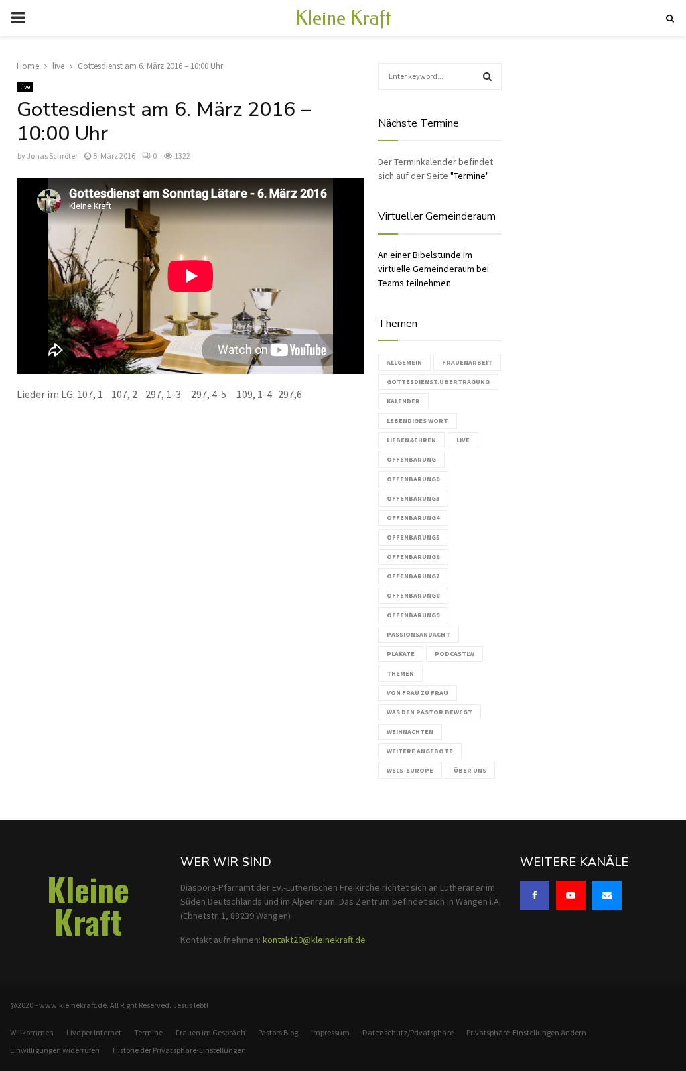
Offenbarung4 (413, 517)
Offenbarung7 (413, 576)
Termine (148, 1032)
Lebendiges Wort (417, 420)
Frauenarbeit (467, 362)
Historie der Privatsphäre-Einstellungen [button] (179, 1050)
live (25, 86)
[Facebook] (534, 895)
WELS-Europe (410, 770)
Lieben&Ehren (411, 440)
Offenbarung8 (413, 595)
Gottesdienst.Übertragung (438, 381)
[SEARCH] (487, 76)
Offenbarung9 (413, 615)
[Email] (607, 895)
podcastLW (454, 653)
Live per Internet (93, 1032)
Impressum (330, 1032)
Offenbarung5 (413, 537)
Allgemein (404, 362)
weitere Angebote (420, 751)
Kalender (403, 401)
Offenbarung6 (413, 556)
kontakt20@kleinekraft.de (314, 940)
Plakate (401, 653)
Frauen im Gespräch (210, 1032)
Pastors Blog (278, 1032)
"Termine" (469, 176)
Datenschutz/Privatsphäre (408, 1032)
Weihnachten (410, 731)
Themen (400, 673)
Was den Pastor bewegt (429, 712)
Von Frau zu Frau (417, 692)
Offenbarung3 (413, 498)
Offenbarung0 (413, 479)
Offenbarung (411, 459)
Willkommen (32, 1032)
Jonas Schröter (52, 156)
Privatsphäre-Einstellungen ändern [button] (526, 1032)
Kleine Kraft (343, 18)
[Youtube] (571, 895)
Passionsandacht (418, 634)
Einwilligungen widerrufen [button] (55, 1050)
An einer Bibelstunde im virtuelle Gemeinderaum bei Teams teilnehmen (433, 269)
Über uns (470, 770)
